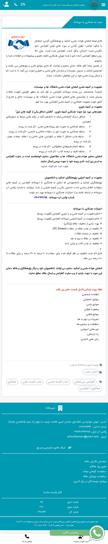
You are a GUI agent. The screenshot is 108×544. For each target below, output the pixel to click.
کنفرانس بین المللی (84, 382)
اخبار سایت (90, 372)
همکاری (12, 382)
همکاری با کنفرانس (90, 388)
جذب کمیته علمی (32, 382)
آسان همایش (59, 525)
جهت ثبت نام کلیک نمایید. (54, 166)
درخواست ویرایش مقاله (94, 476)
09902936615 (40, 198)
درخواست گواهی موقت (94, 471)
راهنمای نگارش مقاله (95, 462)
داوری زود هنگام (98, 466)
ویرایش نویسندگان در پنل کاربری (90, 481)
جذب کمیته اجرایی (58, 382)
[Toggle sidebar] (103, 4)
